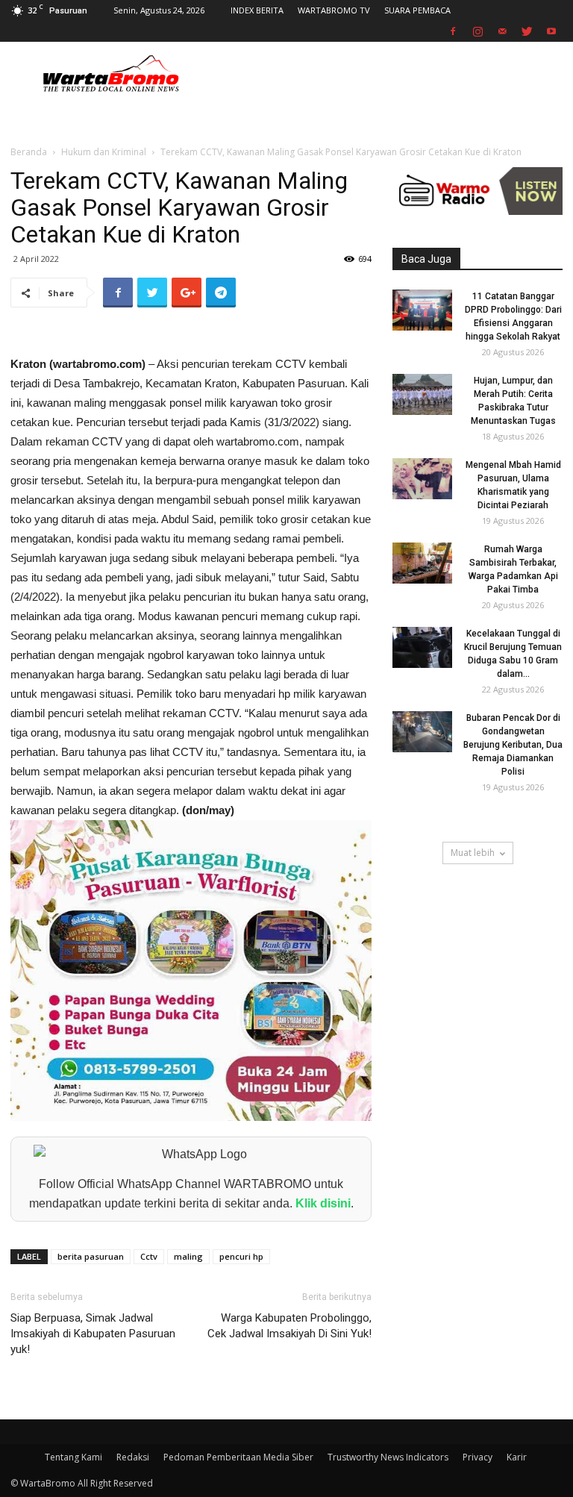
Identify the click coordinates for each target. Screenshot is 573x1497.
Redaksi (132, 1457)
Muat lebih (473, 852)
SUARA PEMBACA (417, 10)
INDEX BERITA (257, 10)
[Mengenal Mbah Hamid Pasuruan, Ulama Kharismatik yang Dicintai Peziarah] (422, 478)
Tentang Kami (73, 1457)
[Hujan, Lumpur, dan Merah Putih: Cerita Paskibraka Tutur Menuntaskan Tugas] (422, 394)
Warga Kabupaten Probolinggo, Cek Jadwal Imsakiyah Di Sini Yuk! (289, 1325)
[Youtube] (551, 31)
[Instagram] (477, 31)
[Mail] (502, 31)
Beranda (28, 152)
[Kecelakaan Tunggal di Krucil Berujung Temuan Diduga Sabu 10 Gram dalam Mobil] (422, 647)
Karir (517, 1457)
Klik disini (323, 1203)
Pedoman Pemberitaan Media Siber (238, 1457)
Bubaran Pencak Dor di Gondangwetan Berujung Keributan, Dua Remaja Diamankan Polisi (513, 745)
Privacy (477, 1457)
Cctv (148, 1256)
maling (188, 1256)
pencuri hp (241, 1256)
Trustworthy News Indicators (388, 1457)
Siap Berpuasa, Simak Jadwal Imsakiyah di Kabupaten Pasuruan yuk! (92, 1333)
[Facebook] (453, 31)
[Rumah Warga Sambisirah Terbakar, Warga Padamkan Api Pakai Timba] (422, 563)
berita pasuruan (90, 1256)
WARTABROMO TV (334, 10)
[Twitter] (527, 31)
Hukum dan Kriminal (103, 152)
